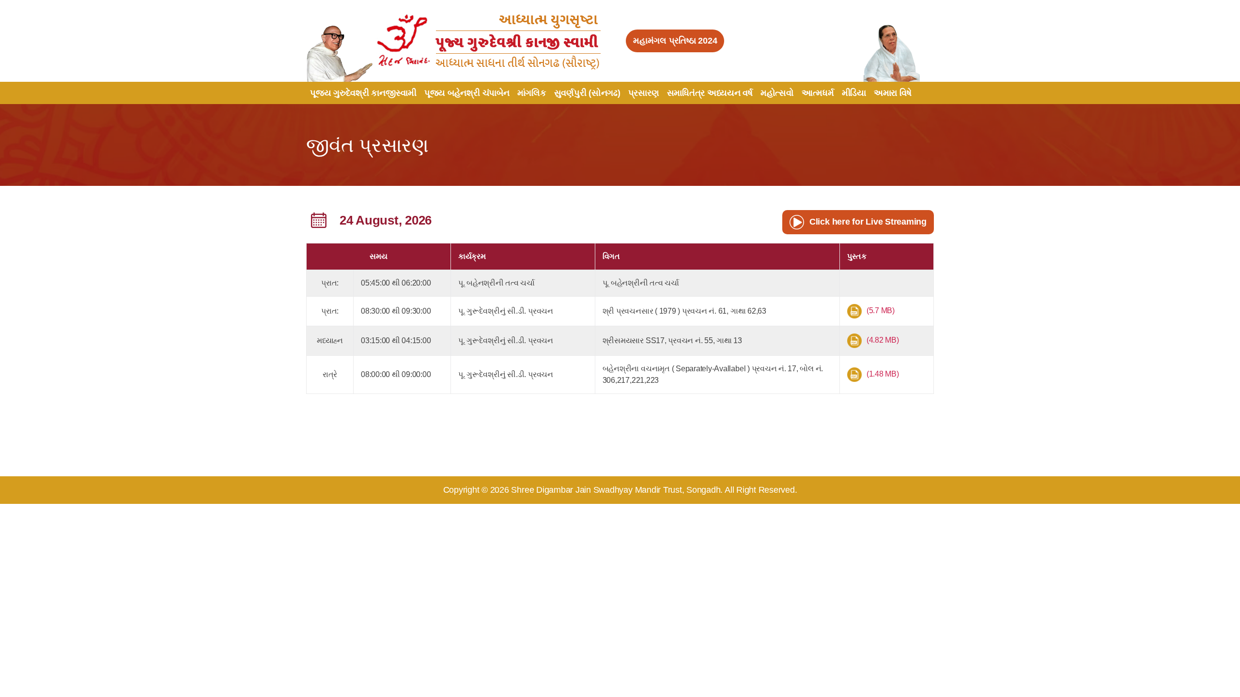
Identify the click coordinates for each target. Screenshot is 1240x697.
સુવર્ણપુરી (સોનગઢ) (587, 93)
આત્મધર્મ (818, 93)
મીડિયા (854, 93)
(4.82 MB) (883, 340)
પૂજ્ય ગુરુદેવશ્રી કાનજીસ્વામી (363, 93)
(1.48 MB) (883, 374)
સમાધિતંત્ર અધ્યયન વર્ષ (710, 93)
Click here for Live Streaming (868, 222)
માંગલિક (531, 93)
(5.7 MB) (881, 310)
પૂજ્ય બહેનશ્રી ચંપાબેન (467, 93)
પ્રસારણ (643, 93)
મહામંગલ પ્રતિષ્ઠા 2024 (675, 40)
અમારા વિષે (893, 93)
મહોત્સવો (777, 93)
